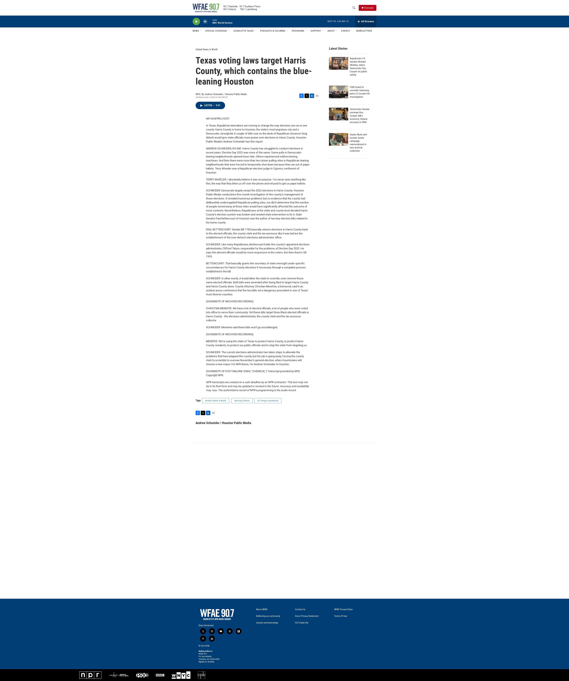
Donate (368, 7)
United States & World (206, 49)
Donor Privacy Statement (307, 616)
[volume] (205, 21)
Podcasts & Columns (272, 31)
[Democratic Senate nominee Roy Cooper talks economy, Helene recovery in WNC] (338, 114)
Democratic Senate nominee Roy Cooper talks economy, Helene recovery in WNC (359, 116)
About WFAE (262, 609)
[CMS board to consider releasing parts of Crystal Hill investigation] (338, 92)
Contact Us (300, 609)
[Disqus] (284, 483)
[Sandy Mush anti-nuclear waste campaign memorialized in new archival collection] (338, 139)
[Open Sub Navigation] (201, 31)
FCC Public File (301, 623)
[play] (196, 21)
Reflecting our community (268, 616)
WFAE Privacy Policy (343, 609)
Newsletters (364, 31)
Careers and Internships (267, 623)
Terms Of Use (340, 616)
